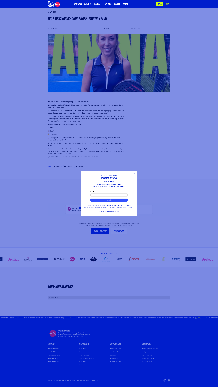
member (113, 186)
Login (167, 4)
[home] (54, 4)
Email (92, 192)
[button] (88, 4)
